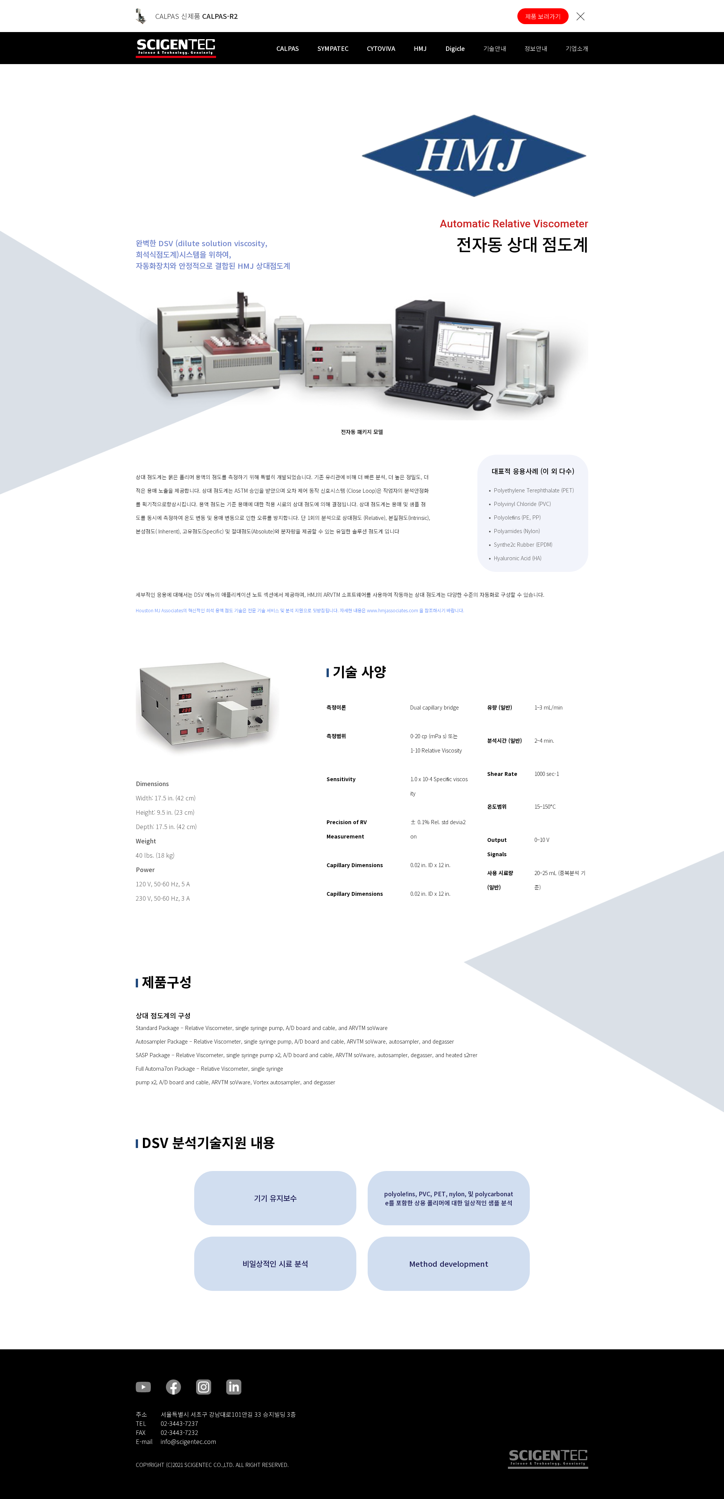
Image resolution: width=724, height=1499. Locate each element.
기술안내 (494, 48)
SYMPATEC (333, 48)
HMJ (420, 48)
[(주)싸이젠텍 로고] (548, 1459)
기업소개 (577, 48)
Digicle (455, 48)
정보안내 (536, 48)
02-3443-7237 (179, 1423)
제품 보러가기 (543, 16)
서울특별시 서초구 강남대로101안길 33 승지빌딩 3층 (228, 1414)
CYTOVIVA (381, 48)
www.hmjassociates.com (392, 610)
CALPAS (287, 48)
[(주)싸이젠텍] (176, 48)
